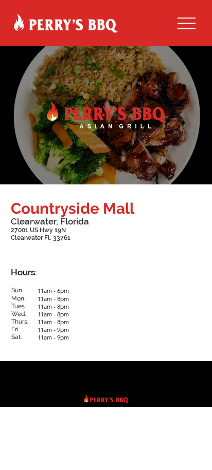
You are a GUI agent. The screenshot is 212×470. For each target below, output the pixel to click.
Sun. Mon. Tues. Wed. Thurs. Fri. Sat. (19, 314)
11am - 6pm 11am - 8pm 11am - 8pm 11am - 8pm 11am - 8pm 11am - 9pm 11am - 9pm (53, 314)
